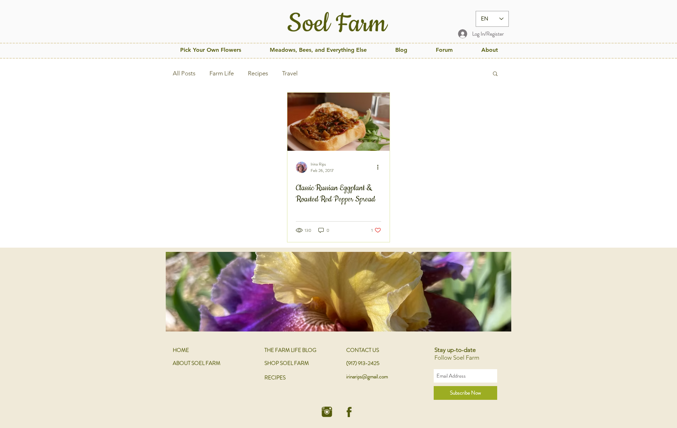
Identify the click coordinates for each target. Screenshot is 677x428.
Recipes (258, 73)
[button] (318, 50)
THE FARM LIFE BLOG (290, 350)
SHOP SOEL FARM (286, 363)
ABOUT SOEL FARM (196, 363)
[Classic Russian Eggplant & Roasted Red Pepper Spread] (338, 122)
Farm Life (221, 73)
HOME (181, 350)
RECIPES (275, 378)
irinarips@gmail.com (367, 376)
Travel (290, 73)
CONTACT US (362, 350)
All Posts (184, 73)
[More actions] (380, 167)
